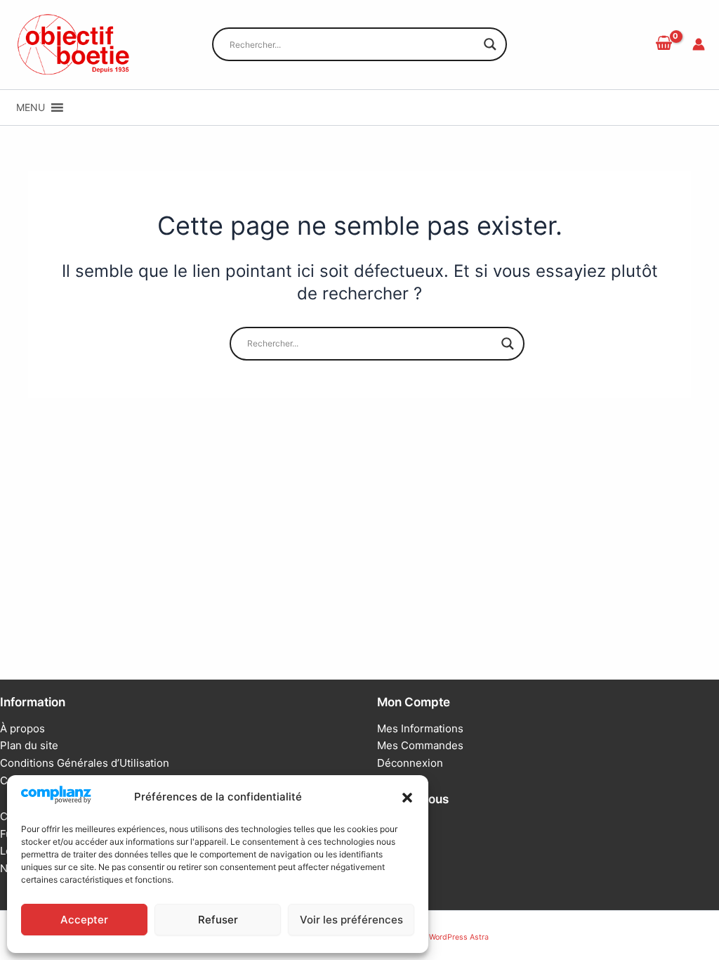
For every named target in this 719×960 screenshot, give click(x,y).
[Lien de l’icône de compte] (698, 44)
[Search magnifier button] (490, 44)
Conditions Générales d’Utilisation (84, 763)
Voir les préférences (351, 919)
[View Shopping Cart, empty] (663, 44)
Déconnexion (410, 763)
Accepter (84, 919)
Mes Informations (420, 728)
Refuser (218, 919)
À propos (22, 728)
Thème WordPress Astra (446, 937)
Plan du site (29, 745)
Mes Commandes (420, 745)
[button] (407, 798)
